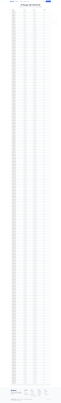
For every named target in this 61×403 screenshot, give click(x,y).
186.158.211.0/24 (14, 318)
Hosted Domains (33, 394)
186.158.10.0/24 (14, 25)
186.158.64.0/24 (14, 104)
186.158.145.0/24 (14, 222)
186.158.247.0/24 (14, 371)
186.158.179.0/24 (14, 272)
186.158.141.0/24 (14, 216)
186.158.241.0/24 (14, 362)
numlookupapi (26, 399)
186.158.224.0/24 (14, 337)
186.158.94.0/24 (14, 148)
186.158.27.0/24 (14, 50)
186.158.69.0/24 (14, 111)
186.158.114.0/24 (14, 177)
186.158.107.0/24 (14, 167)
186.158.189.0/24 (14, 286)
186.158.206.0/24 (14, 311)
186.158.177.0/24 (14, 269)
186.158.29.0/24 (14, 53)
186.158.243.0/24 (14, 365)
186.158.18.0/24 (14, 37)
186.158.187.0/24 (14, 283)
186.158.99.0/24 (14, 155)
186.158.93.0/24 (14, 146)
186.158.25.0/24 (14, 47)
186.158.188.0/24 (14, 285)
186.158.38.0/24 (14, 66)
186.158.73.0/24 (14, 117)
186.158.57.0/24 (14, 94)
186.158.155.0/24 (14, 237)
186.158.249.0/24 (14, 374)
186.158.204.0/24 (14, 308)
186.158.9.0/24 (13, 24)
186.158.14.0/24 (14, 31)
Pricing (21, 1)
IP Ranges (32, 391)
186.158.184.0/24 (14, 279)
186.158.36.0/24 (14, 63)
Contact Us (39, 395)
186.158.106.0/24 (14, 165)
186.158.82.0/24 (14, 130)
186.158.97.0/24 (14, 152)
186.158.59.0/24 (14, 97)
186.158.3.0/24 (13, 15)
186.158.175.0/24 (14, 266)
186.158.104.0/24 (14, 162)
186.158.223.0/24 (14, 336)
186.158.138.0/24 (14, 212)
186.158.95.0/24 (14, 149)
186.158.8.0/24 (13, 22)
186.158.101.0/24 (14, 158)
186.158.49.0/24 (14, 82)
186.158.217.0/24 (14, 327)
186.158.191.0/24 (14, 289)
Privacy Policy (46, 391)
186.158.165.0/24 (14, 251)
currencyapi (18, 399)
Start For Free (48, 1)
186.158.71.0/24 (14, 114)
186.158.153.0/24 (14, 234)
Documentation (39, 391)
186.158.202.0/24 (14, 305)
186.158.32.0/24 (14, 57)
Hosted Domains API (26, 394)
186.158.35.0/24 (14, 62)
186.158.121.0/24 (14, 187)
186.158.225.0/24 (14, 339)
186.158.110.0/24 (14, 171)
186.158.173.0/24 (14, 263)
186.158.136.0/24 (14, 209)
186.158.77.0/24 (14, 123)
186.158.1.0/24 (13, 12)
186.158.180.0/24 (14, 273)
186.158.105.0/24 (14, 164)
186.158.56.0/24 (14, 92)
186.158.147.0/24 (14, 225)
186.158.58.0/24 (14, 95)
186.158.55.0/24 (14, 91)
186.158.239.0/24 (14, 359)
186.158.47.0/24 (14, 79)
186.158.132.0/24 (14, 203)
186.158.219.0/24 (14, 330)
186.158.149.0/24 (14, 228)
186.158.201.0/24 (14, 304)
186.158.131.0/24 (14, 202)
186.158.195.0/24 (14, 295)
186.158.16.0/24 (14, 34)
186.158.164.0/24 (14, 250)
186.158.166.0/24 (14, 253)
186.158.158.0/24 (14, 241)
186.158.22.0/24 (14, 43)
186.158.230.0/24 (14, 346)
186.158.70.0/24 (14, 113)
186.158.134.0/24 (14, 206)
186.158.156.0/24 (14, 238)
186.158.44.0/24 (14, 75)
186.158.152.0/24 (14, 232)
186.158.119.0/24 (14, 184)
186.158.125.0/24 (14, 193)
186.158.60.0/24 (14, 98)
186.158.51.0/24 (14, 85)
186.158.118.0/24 (14, 183)
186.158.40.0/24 (14, 69)
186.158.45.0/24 (14, 76)
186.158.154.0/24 (14, 235)
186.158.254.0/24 (14, 381)
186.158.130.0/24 (14, 200)
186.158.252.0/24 (14, 378)
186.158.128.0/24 (14, 197)
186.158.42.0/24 (14, 72)
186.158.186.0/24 (14, 282)
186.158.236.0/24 (14, 355)
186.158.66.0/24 (14, 107)
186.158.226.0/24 (14, 340)
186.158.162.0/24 (14, 247)
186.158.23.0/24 (14, 44)
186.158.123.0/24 (14, 190)
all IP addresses (40, 6)
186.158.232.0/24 (14, 349)
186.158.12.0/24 (14, 28)
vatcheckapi (21, 399)
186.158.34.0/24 (14, 60)
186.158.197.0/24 (14, 298)
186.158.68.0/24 (14, 110)
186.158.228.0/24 (14, 343)
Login (44, 1)
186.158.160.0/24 (14, 244)
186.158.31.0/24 (14, 56)
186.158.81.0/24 (14, 129)
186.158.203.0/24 (14, 307)
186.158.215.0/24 (14, 324)
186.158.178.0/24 (14, 270)
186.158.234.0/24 (14, 352)
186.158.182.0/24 (14, 276)
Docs (28, 1)
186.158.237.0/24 (14, 356)
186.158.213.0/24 (14, 321)
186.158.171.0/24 (14, 260)
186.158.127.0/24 (14, 196)
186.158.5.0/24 (13, 18)
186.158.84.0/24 (14, 133)
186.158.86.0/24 (14, 136)
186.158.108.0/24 (14, 168)
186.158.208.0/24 (14, 314)
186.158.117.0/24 (14, 181)
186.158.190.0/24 (14, 288)
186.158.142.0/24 (14, 218)
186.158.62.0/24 (14, 101)
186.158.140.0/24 (14, 215)
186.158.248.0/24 (14, 372)
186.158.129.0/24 (14, 199)
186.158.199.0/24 (14, 301)
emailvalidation (30, 399)
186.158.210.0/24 (14, 317)
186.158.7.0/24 (13, 21)
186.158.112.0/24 (14, 174)
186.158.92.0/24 (14, 145)
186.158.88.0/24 (14, 139)
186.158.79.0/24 (14, 126)
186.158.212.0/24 (14, 320)
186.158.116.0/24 (14, 180)
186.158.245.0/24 (14, 368)
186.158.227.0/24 (14, 342)
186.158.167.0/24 (14, 254)
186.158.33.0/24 (14, 59)
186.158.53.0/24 (14, 88)
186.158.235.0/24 (14, 353)
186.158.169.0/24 (14, 257)
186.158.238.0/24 (14, 358)
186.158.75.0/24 (14, 120)
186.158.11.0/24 (14, 27)
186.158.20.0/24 (14, 40)
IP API (25, 391)
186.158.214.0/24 (14, 323)
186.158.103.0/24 (14, 161)
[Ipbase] (12, 1)
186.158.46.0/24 (14, 78)
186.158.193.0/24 (14, 292)
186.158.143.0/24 (14, 219)
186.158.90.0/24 (14, 142)
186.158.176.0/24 (14, 267)
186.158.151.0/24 (14, 231)
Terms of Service (46, 394)
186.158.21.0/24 (14, 41)
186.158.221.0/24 (14, 333)
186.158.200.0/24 (14, 302)
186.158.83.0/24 (14, 132)
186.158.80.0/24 (14, 127)
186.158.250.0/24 (14, 375)
